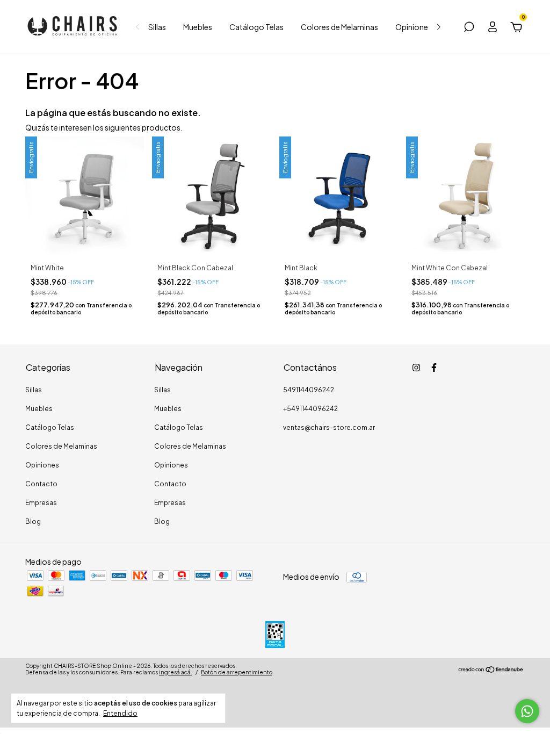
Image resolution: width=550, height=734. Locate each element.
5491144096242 (308, 390)
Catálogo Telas (256, 27)
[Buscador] (469, 28)
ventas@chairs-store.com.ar (329, 427)
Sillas (157, 27)
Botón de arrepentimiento (236, 672)
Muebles (197, 27)
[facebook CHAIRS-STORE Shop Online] (434, 367)
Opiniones (413, 27)
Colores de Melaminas (339, 27)
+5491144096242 (310, 409)
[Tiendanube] (491, 670)
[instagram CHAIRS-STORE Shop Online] (416, 367)
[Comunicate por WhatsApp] (527, 711)
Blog (33, 521)
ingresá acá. (175, 672)
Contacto (41, 484)
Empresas (41, 503)
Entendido (120, 713)
